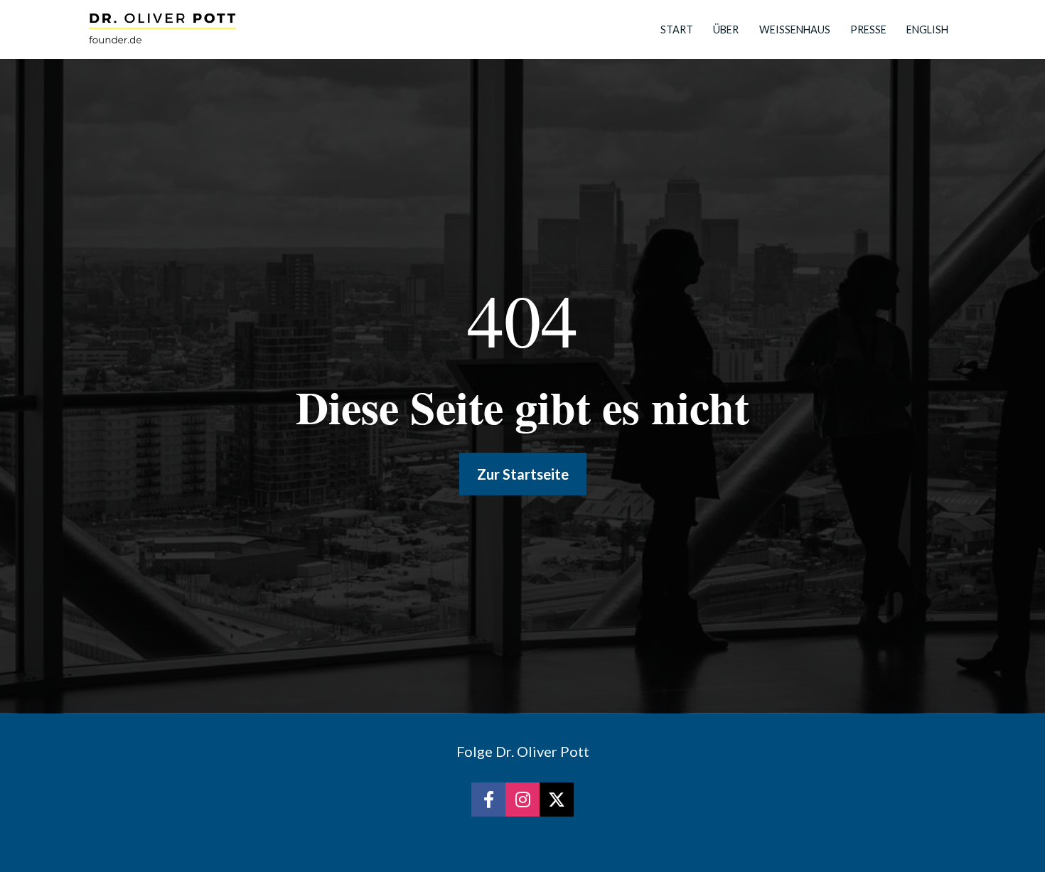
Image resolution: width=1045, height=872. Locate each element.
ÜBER (726, 29)
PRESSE (868, 29)
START (676, 29)
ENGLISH (927, 29)
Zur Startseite (523, 474)
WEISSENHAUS (794, 29)
